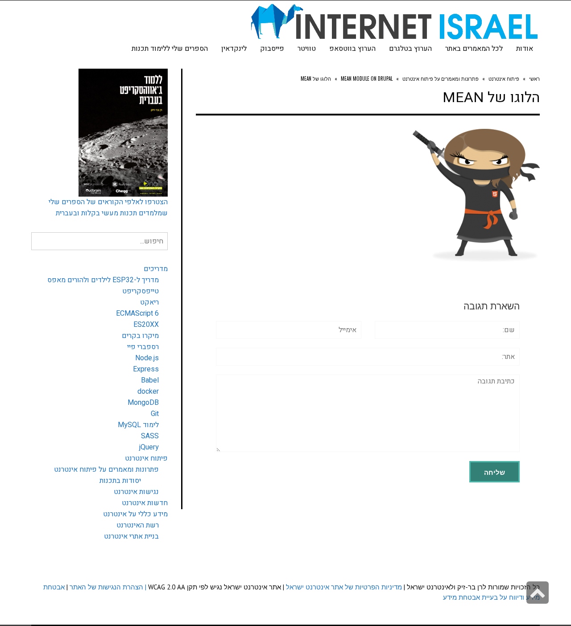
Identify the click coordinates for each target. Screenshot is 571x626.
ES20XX (146, 324)
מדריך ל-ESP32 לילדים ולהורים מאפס (103, 280)
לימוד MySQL (138, 425)
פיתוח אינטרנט (146, 458)
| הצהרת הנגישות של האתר (108, 587)
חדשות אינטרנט (145, 503)
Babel (150, 380)
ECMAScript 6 (137, 313)
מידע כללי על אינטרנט (135, 514)
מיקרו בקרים (140, 335)
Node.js (147, 358)
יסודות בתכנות (120, 480)
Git (155, 413)
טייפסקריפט (140, 291)
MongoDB (143, 402)
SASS (150, 436)
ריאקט (149, 302)
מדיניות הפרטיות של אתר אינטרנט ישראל (344, 587)
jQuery (149, 447)
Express (146, 369)
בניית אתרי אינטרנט (131, 536)
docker (148, 391)
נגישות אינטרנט (136, 491)
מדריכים (156, 269)
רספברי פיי (143, 347)
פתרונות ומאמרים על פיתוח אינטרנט (106, 469)
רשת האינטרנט (137, 525)
